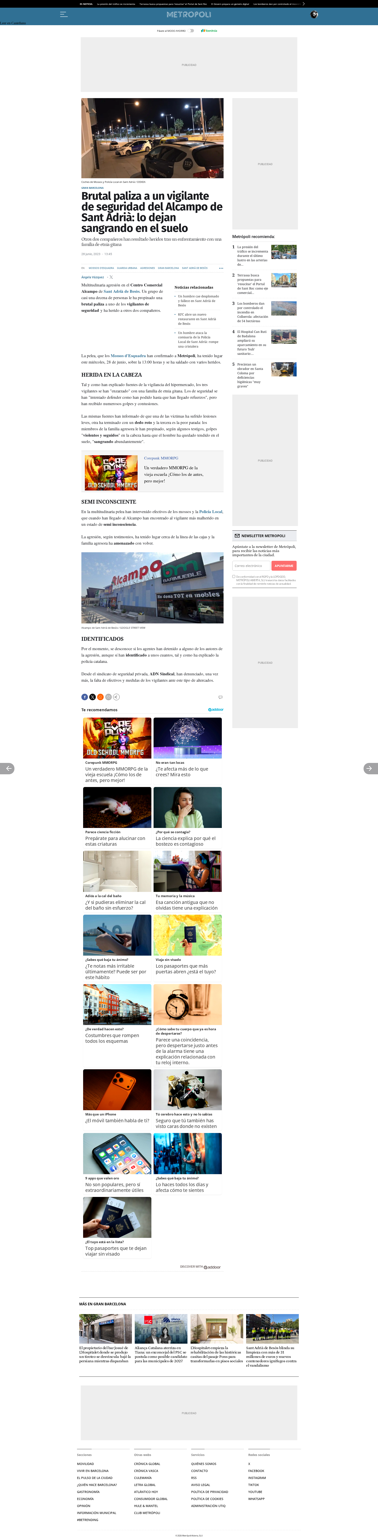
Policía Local (210, 511)
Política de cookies (207, 1499)
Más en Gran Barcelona (102, 1304)
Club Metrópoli (147, 1513)
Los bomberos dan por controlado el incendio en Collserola (285, 4)
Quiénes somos (203, 1464)
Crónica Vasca (146, 1471)
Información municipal (96, 1513)
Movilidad (85, 1464)
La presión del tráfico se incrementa (116, 4)
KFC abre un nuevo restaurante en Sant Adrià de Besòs (197, 319)
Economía (85, 1499)
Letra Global (145, 1485)
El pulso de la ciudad (94, 1478)
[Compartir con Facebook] (84, 697)
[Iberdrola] (209, 30)
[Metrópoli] (189, 14)
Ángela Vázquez (93, 277)
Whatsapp (256, 1499)
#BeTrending (87, 1520)
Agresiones (147, 268)
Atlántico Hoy (146, 1492)
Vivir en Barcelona (92, 1471)
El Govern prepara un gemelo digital (230, 4)
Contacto (199, 1471)
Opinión (83, 1506)
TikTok (253, 1485)
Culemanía (143, 1478)
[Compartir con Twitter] (92, 697)
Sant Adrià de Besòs (195, 268)
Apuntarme (284, 566)
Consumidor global (151, 1499)
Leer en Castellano (13, 23)
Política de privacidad (209, 1492)
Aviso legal (200, 1485)
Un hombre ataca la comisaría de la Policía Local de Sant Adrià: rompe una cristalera (198, 339)
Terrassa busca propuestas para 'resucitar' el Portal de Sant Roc (173, 4)
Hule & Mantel (146, 1506)
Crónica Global (147, 1464)
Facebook (256, 1471)
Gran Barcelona (92, 187)
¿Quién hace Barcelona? (97, 1485)
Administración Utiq (208, 1506)
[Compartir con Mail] (108, 697)
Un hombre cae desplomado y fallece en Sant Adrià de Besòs (198, 300)
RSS (194, 1478)
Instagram (257, 1478)
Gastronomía (88, 1492)
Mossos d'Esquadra (101, 268)
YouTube (255, 1492)
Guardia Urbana (127, 268)
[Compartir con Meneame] (100, 697)
